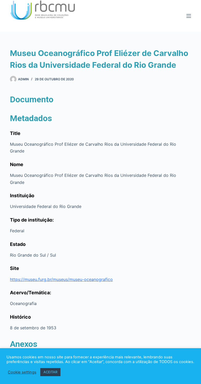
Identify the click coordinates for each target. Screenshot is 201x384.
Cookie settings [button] (22, 372)
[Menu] (188, 16)
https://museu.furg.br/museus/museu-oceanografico (61, 279)
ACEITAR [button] (50, 372)
